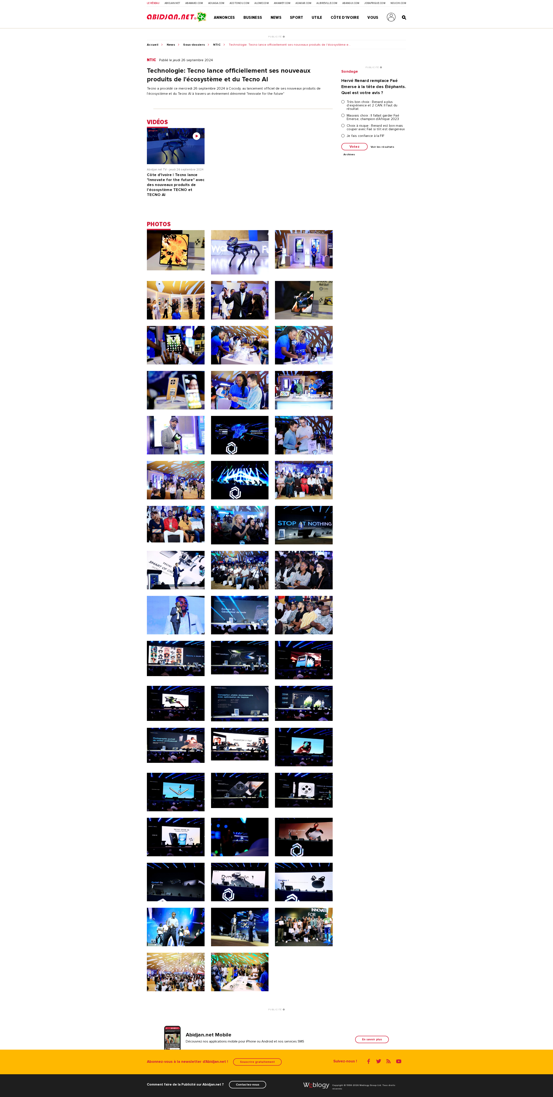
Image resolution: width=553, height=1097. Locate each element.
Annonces (224, 17)
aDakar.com (303, 3)
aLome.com (261, 3)
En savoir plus (372, 1039)
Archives (349, 154)
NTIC (217, 44)
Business (252, 17)
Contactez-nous (247, 1084)
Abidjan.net (172, 3)
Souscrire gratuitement (257, 1062)
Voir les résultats (382, 147)
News (276, 17)
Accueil (152, 44)
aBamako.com (194, 3)
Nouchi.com (398, 3)
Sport (296, 17)
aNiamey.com (282, 3)
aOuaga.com (216, 3)
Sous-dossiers (194, 44)
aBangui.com (350, 3)
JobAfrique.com (374, 3)
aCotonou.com (239, 3)
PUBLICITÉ (275, 37)
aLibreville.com (326, 3)
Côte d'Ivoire (345, 17)
